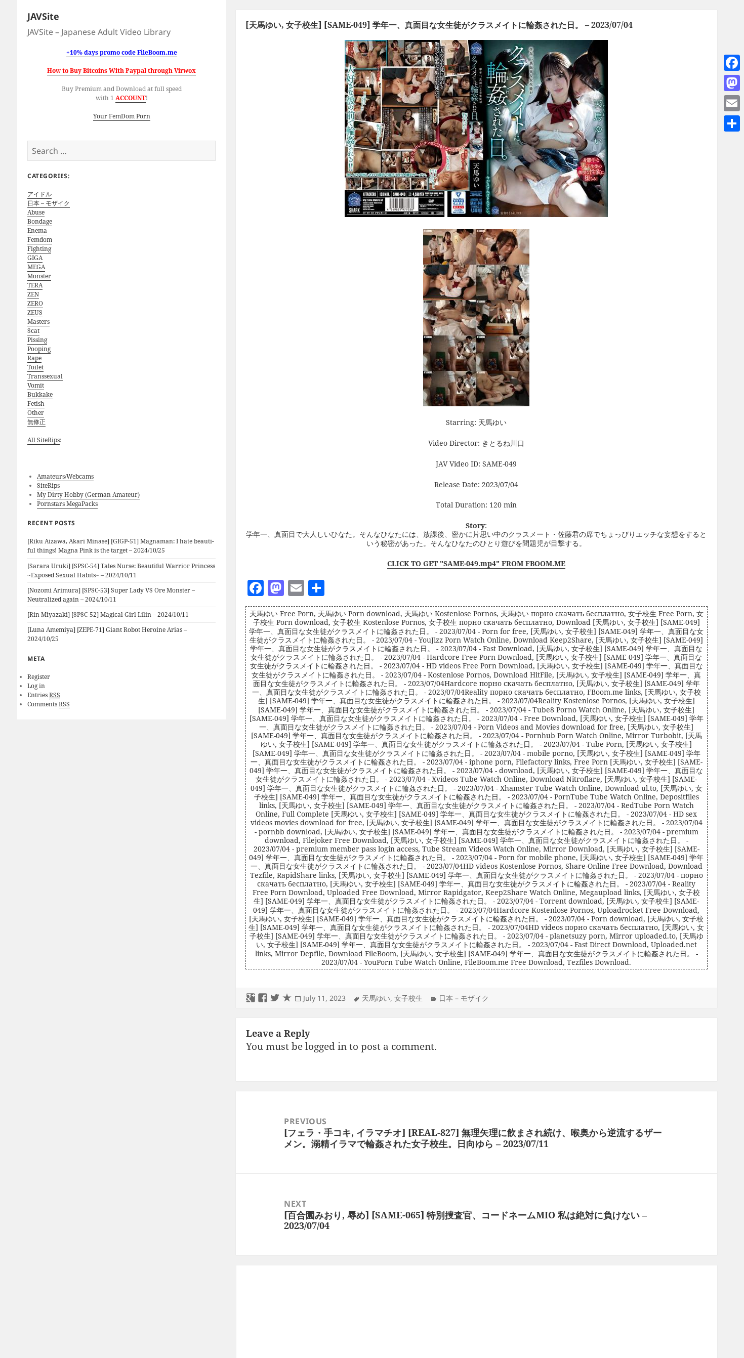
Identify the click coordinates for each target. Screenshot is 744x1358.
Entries (43, 695)
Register (38, 676)
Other (35, 412)
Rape (34, 358)
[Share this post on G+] (250, 998)
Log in (36, 686)
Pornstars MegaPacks (67, 503)
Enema (37, 230)
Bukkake (40, 394)
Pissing (37, 339)
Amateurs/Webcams (65, 476)
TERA (35, 285)
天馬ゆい (376, 998)
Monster (39, 276)
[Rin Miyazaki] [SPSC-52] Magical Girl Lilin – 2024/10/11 (108, 614)
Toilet (35, 367)
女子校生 (408, 998)
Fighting (39, 248)
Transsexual (45, 376)
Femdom (39, 239)
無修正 (36, 421)
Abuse (36, 212)
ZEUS (35, 312)
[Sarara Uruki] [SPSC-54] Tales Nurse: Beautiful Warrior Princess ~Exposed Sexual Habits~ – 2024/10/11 (121, 570)
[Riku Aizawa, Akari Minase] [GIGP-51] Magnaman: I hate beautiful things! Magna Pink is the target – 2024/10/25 (120, 546)
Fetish (36, 403)
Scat (33, 330)
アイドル (39, 194)
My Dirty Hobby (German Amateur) (88, 494)
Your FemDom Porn (121, 116)
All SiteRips (43, 440)
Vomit (35, 385)
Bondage (39, 221)
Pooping (39, 349)
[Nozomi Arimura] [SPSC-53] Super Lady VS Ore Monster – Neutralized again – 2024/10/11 (111, 595)
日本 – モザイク (48, 203)
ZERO (35, 303)
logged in (326, 1046)
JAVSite (43, 16)
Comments (48, 704)
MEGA (36, 267)
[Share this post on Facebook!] (263, 998)
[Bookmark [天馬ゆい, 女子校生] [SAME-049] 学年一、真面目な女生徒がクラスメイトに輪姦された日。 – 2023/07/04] (287, 998)
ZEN (33, 294)
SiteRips (48, 485)
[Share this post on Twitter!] (275, 998)
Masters (38, 321)
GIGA (35, 257)
